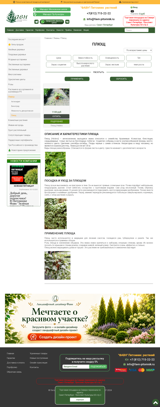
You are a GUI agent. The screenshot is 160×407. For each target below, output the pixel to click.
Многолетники (14, 74)
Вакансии (78, 30)
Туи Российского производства (23, 145)
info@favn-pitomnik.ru (100, 19)
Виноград (15, 106)
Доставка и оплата (15, 363)
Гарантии (29, 30)
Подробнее (56, 121)
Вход (135, 7)
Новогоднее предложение (23, 150)
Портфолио (39, 30)
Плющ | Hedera (56, 126)
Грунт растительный (17, 130)
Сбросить (121, 79)
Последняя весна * (17, 39)
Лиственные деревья (18, 69)
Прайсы (68, 30)
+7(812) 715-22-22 (99, 13)
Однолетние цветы (16, 79)
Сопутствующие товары (19, 135)
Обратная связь (14, 372)
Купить (56, 116)
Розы (10, 84)
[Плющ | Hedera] (56, 97)
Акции (86, 30)
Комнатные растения (17, 120)
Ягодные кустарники (17, 59)
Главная (10, 30)
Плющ (13, 115)
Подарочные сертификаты (20, 140)
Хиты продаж (17, 44)
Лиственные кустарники (19, 64)
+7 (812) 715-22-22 (140, 359)
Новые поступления (39, 358)
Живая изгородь (16, 125)
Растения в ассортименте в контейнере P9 (20, 90)
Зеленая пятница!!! (24, 186)
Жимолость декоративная (22, 111)
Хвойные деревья (16, 49)
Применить (77, 79)
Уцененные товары (38, 353)
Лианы (11, 97)
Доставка (20, 30)
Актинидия (15, 102)
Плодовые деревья (17, 54)
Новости (59, 30)
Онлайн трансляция (38, 363)
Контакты (50, 30)
